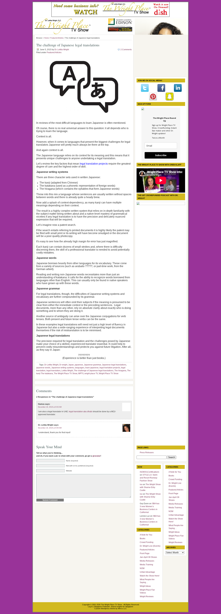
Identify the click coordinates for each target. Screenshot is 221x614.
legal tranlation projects (109, 368)
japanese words (43, 368)
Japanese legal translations (114, 365)
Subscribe (160, 155)
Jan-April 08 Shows (148, 557)
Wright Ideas (145, 586)
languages (79, 368)
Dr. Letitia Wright (62, 49)
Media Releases (147, 561)
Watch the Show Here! (149, 576)
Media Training (146, 564)
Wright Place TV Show (108, 373)
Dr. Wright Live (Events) (150, 546)
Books (142, 538)
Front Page (144, 553)
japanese (79, 365)
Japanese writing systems (62, 368)
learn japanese (92, 368)
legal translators (53, 370)
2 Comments (126, 49)
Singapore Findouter (102, 607)
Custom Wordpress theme (104, 608)
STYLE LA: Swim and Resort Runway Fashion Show (148, 478)
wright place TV (91, 373)
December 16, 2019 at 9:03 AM (49, 407)
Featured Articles (57, 38)
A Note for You (146, 535)
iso (141, 484)
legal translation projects (94, 163)
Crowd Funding (146, 542)
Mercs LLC (122, 608)
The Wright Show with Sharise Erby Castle (150, 487)
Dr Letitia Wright (51, 365)
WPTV (80, 373)
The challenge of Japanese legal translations (93, 370)
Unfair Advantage (147, 572)
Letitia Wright (67, 370)
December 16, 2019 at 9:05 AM (49, 428)
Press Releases (147, 452)
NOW (142, 568)
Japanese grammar (92, 365)
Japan (71, 365)
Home (46, 38)
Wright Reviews (147, 596)
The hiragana (120, 370)
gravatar (96, 456)
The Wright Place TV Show (65, 373)
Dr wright (63, 365)
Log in (90, 607)
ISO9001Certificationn (149, 472)
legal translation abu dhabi (80, 411)
